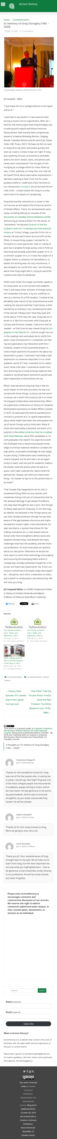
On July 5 (25, 186)
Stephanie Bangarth (25, 760)
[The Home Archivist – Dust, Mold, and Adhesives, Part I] (14, 623)
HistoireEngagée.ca (24, 1061)
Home (7, 19)
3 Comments (27, 31)
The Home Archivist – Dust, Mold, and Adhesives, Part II (36, 633)
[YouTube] (30, 1071)
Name (13, 1002)
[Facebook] (27, 1071)
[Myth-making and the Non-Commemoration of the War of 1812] (14, 651)
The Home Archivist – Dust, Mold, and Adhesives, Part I (13, 633)
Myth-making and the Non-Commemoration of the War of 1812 (13, 661)
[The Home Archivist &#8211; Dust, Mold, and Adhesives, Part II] (37, 623)
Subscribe (29, 1023)
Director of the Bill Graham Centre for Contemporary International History (27, 228)
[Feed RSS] (33, 1071)
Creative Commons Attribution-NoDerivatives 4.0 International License (28, 730)
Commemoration (21, 19)
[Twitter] (24, 1071)
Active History (28, 4)
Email (13, 1012)
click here (27, 1057)
